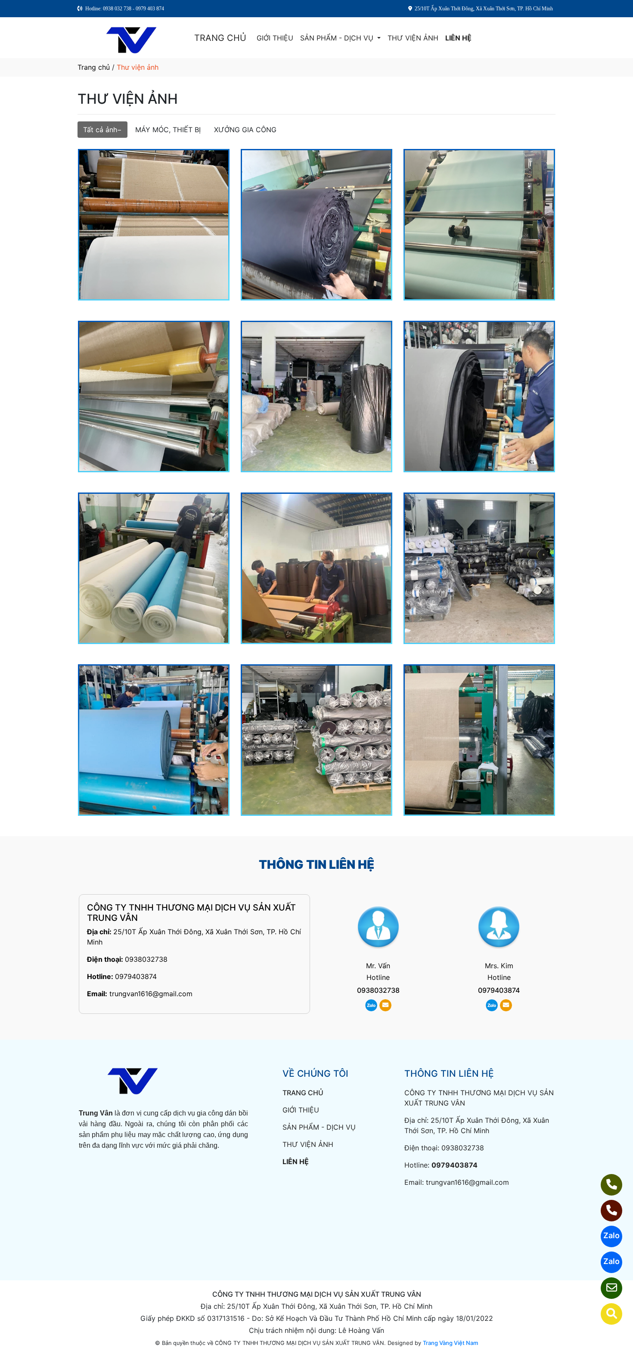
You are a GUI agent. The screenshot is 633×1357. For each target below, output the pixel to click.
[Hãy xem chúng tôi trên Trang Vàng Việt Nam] (606, 1314)
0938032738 (146, 959)
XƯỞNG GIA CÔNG (245, 129)
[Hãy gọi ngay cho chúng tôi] (606, 1210)
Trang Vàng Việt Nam (450, 1342)
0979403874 (136, 976)
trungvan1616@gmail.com (150, 993)
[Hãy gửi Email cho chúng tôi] (606, 1288)
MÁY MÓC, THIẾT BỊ (168, 129)
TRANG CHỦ (220, 38)
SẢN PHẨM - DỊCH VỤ (337, 38)
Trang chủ (94, 67)
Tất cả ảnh (100, 129)
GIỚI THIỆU (275, 38)
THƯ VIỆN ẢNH (413, 38)
